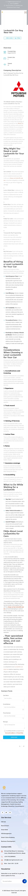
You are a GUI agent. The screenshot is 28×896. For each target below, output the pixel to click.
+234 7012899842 (14, 3)
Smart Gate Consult (13, 890)
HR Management (6, 833)
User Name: (6, 695)
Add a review (9, 38)
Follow (18, 38)
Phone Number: (7, 713)
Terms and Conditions (10, 733)
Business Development (8, 841)
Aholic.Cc (20, 123)
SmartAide (4, 829)
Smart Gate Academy (8, 837)
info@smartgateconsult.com (14, 1)
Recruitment (5, 825)
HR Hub (3, 822)
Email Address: (6, 704)
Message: (5, 721)
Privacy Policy (20, 733)
